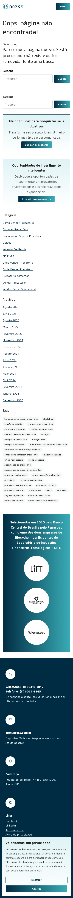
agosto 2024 (11, 353)
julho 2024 (9, 360)
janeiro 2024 (11, 393)
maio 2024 (9, 373)
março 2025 (10, 327)
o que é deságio (36, 459)
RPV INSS (61, 490)
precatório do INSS (46, 485)
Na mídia (8, 255)
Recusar (36, 879)
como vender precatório (40, 424)
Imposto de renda (14, 249)
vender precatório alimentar (42, 500)
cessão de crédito (13, 424)
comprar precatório (14, 429)
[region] (36, 866)
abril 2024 (9, 380)
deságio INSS (38, 439)
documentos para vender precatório (48, 444)
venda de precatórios (39, 495)
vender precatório (13, 500)
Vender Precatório (14, 282)
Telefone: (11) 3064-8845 (23, 691)
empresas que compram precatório (22, 449)
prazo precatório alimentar (46, 475)
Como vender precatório (18, 222)
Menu (63, 6)
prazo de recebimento (15, 475)
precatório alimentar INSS (17, 485)
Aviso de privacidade (18, 834)
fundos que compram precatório (21, 454)
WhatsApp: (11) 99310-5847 (24, 686)
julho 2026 (9, 313)
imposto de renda (52, 454)
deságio (45, 434)
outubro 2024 (12, 347)
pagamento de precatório (17, 464)
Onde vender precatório (18, 262)
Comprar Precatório (15, 229)
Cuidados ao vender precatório (22, 236)
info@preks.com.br (18, 732)
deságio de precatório (15, 439)
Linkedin (10, 825)
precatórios (35, 490)
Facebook (11, 821)
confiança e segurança (41, 429)
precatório (9, 480)
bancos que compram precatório (21, 419)
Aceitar (36, 888)
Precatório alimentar (16, 275)
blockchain (48, 419)
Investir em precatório (36, 198)
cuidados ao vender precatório (20, 434)
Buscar (62, 78)
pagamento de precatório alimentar (22, 470)
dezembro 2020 (13, 400)
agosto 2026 (11, 307)
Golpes (7, 242)
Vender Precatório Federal (19, 289)
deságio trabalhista (14, 444)
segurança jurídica (13, 495)
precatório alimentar (31, 480)
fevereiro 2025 (12, 333)
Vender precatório (36, 144)
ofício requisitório (13, 459)
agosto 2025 (11, 320)
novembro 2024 (13, 340)
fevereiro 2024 (12, 386)
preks (49, 490)
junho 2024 (10, 367)
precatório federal (13, 490)
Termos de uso (14, 830)
